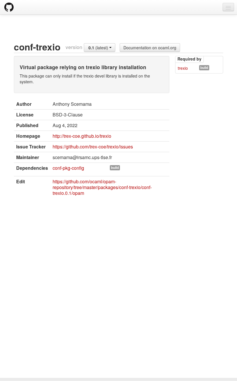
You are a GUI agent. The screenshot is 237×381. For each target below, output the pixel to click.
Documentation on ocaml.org (149, 47)
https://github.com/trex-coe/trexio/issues (93, 146)
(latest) (98, 47)
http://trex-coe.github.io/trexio (82, 136)
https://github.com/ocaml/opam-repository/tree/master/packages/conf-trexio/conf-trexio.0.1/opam (102, 187)
